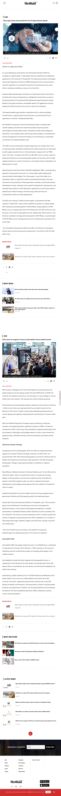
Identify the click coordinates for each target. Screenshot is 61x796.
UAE (6, 760)
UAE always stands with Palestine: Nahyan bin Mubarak (29, 651)
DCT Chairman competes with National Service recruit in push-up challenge (34, 643)
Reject (54, 792)
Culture (6, 771)
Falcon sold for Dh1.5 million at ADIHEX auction (27, 660)
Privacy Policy (22, 771)
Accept (48, 792)
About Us (21, 768)
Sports (6, 768)
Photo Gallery (22, 763)
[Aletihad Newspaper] (30, 3)
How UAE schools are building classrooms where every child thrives (32, 299)
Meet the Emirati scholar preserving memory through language (31, 289)
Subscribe (50, 747)
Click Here (30, 792)
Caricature (21, 765)
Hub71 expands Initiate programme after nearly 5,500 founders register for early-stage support (35, 308)
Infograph (21, 760)
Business (7, 765)
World (6, 763)
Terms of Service (36, 760)
